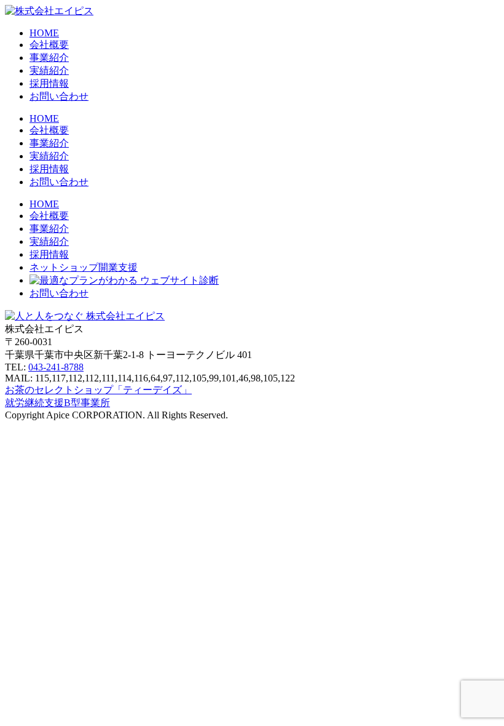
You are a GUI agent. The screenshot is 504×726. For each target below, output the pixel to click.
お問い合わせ (59, 182)
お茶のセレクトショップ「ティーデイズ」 (98, 390)
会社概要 (49, 44)
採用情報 (49, 83)
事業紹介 (49, 57)
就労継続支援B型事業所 (57, 402)
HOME (44, 33)
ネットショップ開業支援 (84, 267)
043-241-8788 (56, 367)
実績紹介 (49, 70)
